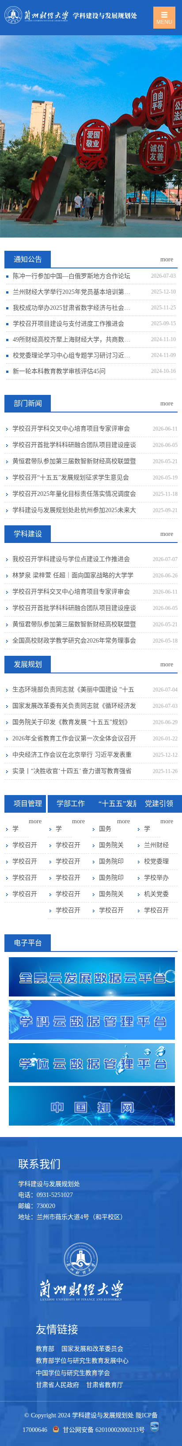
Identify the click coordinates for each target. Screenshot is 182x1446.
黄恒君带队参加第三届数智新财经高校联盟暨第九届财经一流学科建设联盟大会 (74, 464)
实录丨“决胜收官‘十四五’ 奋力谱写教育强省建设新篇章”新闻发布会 (72, 774)
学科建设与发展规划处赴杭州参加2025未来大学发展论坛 (74, 513)
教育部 (46, 1349)
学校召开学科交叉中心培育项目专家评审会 (71, 428)
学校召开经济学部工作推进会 (68, 897)
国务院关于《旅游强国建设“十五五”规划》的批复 (105, 831)
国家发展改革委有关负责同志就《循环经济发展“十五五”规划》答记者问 (74, 708)
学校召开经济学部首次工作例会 (68, 913)
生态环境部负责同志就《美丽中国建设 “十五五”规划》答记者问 (73, 692)
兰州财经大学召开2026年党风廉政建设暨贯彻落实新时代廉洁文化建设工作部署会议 (156, 848)
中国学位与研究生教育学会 (73, 1373)
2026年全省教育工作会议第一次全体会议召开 (74, 738)
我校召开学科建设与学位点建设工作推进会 (71, 559)
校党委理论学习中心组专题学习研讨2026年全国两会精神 (156, 864)
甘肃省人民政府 (58, 1385)
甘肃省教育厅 (103, 1385)
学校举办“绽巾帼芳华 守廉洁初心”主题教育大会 (156, 880)
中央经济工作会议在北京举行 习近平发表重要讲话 (72, 757)
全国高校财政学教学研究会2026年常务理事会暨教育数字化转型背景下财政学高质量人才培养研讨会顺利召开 (74, 643)
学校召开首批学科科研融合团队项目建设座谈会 (74, 448)
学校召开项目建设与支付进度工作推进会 (24, 880)
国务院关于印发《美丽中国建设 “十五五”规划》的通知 (111, 848)
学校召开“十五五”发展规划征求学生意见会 (70, 477)
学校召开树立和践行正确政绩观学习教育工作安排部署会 (156, 913)
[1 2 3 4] (91, 136)
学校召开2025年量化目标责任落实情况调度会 (74, 494)
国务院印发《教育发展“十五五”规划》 (111, 864)
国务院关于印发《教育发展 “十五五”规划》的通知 (71, 725)
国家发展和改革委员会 (92, 1349)
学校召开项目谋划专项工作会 (24, 864)
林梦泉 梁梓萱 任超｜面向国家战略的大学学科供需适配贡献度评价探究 (72, 578)
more (166, 259)
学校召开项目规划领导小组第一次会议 (24, 848)
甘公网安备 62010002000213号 (104, 1430)
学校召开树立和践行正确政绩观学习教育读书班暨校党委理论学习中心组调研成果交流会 (147, 831)
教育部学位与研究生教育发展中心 (82, 1360)
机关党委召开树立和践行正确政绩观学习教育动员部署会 (156, 897)
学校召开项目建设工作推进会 (24, 897)
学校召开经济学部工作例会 (59, 831)
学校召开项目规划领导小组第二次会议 (15, 831)
